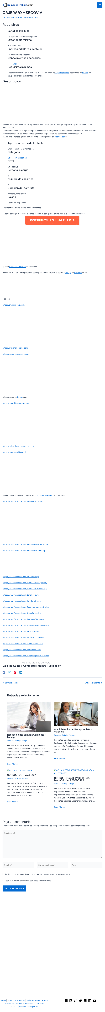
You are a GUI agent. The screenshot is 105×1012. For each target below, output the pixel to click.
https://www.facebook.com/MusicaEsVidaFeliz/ (23, 637)
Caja (15, 64)
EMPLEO (78, 273)
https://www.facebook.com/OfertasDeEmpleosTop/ (25, 589)
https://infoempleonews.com (15, 348)
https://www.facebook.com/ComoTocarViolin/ (23, 643)
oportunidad (60, 137)
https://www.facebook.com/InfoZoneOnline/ (22, 601)
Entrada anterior (11, 683)
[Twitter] (9, 672)
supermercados (62, 73)
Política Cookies (33, 1000)
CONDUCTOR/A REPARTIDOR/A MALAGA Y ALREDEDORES (72, 779)
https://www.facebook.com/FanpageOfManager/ (24, 619)
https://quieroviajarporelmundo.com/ (18, 446)
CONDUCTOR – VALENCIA (21, 774)
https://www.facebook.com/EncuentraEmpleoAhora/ (25, 544)
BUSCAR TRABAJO (17, 267)
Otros (10, 158)
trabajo (85, 73)
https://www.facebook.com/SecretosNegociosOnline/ (26, 607)
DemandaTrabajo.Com (29, 1006)
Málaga (24, 741)
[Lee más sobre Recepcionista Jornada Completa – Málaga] (29, 716)
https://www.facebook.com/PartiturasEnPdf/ (22, 650)
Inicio (3, 1000)
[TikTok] (75, 1000)
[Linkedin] (20, 672)
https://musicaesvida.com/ (14, 452)
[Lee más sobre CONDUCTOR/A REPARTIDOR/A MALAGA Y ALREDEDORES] (76, 771)
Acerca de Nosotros (16, 1000)
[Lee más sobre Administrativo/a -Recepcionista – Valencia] (76, 714)
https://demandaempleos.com (16, 354)
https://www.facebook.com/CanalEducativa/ (22, 613)
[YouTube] (94, 1000)
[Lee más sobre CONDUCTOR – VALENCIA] (19, 770)
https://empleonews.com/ (14, 305)
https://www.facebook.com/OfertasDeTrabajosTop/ (25, 583)
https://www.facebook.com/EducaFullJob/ (21, 631)
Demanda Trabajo (14, 741)
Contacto (40, 1003)
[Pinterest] (15, 672)
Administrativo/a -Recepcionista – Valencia (73, 730)
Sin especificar (20, 158)
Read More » (12, 764)
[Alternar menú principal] (99, 5)
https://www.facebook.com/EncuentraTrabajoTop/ (24, 550)
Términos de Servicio (25, 1003)
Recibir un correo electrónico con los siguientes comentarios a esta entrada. (38, 874)
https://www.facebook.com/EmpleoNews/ (21, 595)
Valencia (72, 735)
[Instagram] (70, 1000)
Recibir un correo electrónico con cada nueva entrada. (28, 881)
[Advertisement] (52, 104)
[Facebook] (4, 672)
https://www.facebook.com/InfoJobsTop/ (21, 577)
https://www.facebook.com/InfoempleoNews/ (23, 501)
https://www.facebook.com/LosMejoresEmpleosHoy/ (26, 625)
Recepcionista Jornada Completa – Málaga (26, 735)
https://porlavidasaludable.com (16, 403)
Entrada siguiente (93, 683)
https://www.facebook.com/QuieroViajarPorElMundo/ (26, 656)
